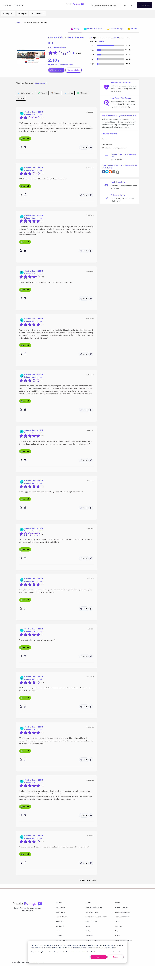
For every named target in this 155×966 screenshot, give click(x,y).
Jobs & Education (53, 48)
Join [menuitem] (125, 5)
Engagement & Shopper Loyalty (96, 917)
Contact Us (119, 926)
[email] (113, 172)
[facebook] (103, 172)
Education (63, 48)
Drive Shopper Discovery (94, 907)
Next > (94, 880)
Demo (88, 926)
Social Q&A (59, 921)
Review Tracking (61, 940)
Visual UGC (60, 926)
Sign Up (117, 935)
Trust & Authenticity (122, 917)
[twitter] (107, 172)
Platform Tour (60, 907)
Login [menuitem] (131, 5)
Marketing (89, 935)
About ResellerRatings (122, 912)
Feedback (59, 935)
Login (117, 931)
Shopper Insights (91, 921)
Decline (115, 957)
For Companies (144, 5)
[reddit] (110, 172)
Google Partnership (121, 907)
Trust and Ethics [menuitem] (19, 5)
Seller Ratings (60, 912)
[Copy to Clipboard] (117, 172)
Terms (117, 921)
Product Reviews (61, 917)
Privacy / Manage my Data (123, 940)
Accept (98, 957)
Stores (18, 23)
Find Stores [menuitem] (7, 5)
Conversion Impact (92, 912)
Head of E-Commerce (93, 940)
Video (58, 931)
